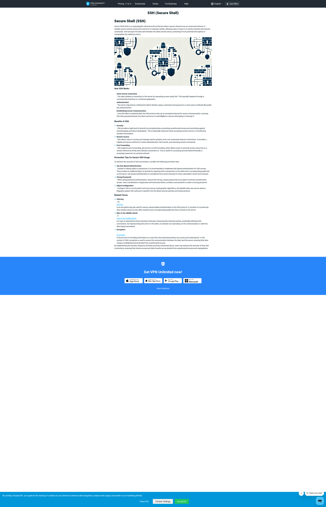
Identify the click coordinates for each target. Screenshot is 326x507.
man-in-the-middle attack (126, 218)
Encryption (121, 235)
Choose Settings (162, 501)
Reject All (144, 501)
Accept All (181, 501)
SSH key (120, 205)
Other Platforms (163, 288)
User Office (234, 4)
